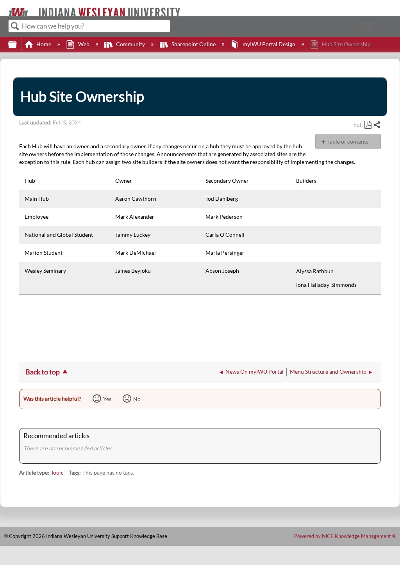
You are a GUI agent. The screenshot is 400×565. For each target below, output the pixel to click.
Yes (107, 399)
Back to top (42, 371)
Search (15, 26)
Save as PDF (367, 125)
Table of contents (347, 141)
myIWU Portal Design (268, 44)
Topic (57, 472)
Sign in (381, 29)
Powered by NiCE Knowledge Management (345, 536)
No (137, 399)
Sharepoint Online (193, 44)
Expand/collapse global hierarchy (17, 45)
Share (377, 125)
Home (43, 44)
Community (130, 44)
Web (83, 44)
